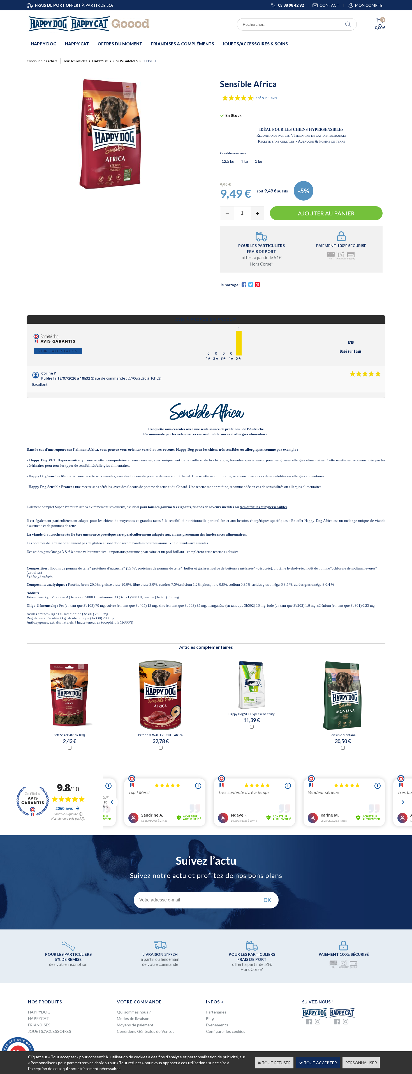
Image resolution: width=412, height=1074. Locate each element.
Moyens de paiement (135, 1024)
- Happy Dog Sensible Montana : (52, 476)
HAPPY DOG (44, 43)
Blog (210, 1018)
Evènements (217, 1024)
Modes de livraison (133, 1018)
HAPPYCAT (38, 1018)
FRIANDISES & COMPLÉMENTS (182, 43)
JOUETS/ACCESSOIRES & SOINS (255, 43)
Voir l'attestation (58, 351)
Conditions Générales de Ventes (145, 1031)
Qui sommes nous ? (134, 1012)
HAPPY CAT (77, 43)
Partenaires (216, 1012)
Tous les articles (75, 61)
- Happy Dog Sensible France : (50, 487)
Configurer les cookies (225, 1031)
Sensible (150, 61)
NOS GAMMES (127, 61)
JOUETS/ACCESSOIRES (49, 1031)
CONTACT (329, 5)
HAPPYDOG (39, 1012)
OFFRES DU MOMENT (120, 43)
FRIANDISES (39, 1024)
